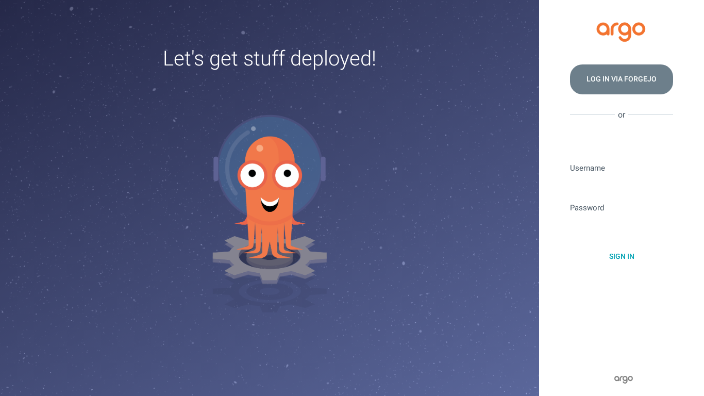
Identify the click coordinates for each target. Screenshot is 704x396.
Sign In (621, 256)
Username (587, 168)
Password (587, 208)
